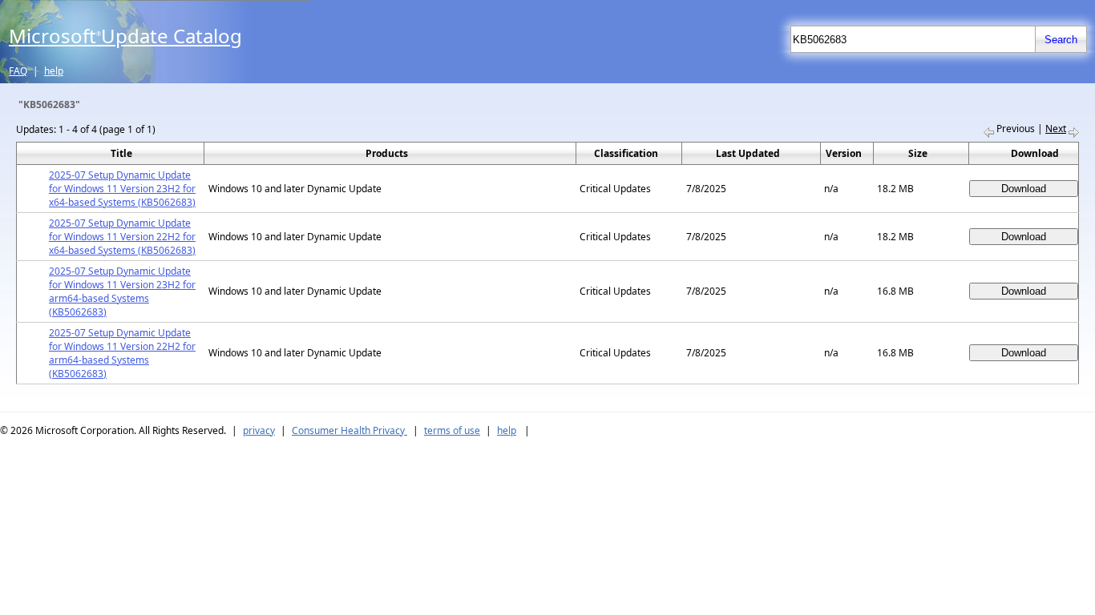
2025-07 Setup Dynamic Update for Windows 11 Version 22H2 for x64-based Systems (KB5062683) (122, 236)
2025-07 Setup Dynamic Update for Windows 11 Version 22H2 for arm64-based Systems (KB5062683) (122, 353)
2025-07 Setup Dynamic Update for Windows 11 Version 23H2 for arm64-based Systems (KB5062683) (122, 291)
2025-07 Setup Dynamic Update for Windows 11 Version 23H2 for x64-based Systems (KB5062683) (122, 188)
